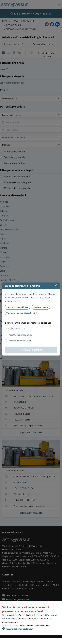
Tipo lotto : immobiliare (17, 307)
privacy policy (25, 335)
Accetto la (20, 335)
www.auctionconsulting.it (19, 629)
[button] (60, 604)
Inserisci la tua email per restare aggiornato (28, 322)
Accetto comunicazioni (20, 340)
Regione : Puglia (40, 307)
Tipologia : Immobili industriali (20, 312)
